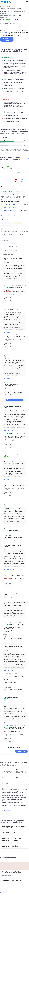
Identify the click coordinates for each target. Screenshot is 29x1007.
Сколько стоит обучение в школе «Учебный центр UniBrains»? (11, 839)
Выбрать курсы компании (14, 399)
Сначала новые (7, 242)
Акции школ (15, 2)
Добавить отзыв (21, 751)
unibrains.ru (6, 32)
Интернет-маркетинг (7, 210)
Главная (2, 6)
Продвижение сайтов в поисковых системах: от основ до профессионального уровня (10, 206)
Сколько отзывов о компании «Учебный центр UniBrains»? (13, 827)
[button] (28, 892)
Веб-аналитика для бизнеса (9, 213)
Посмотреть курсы (7, 39)
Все (4, 234)
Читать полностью (9, 282)
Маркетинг (11, 234)
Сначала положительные (10, 250)
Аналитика (21, 234)
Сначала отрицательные (10, 246)
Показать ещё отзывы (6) (14, 747)
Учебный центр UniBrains (7, 8)
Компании (10, 6)
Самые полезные (8, 254)
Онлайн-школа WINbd (11, 872)
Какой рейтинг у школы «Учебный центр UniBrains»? (13, 833)
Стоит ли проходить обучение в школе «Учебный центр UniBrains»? (13, 845)
